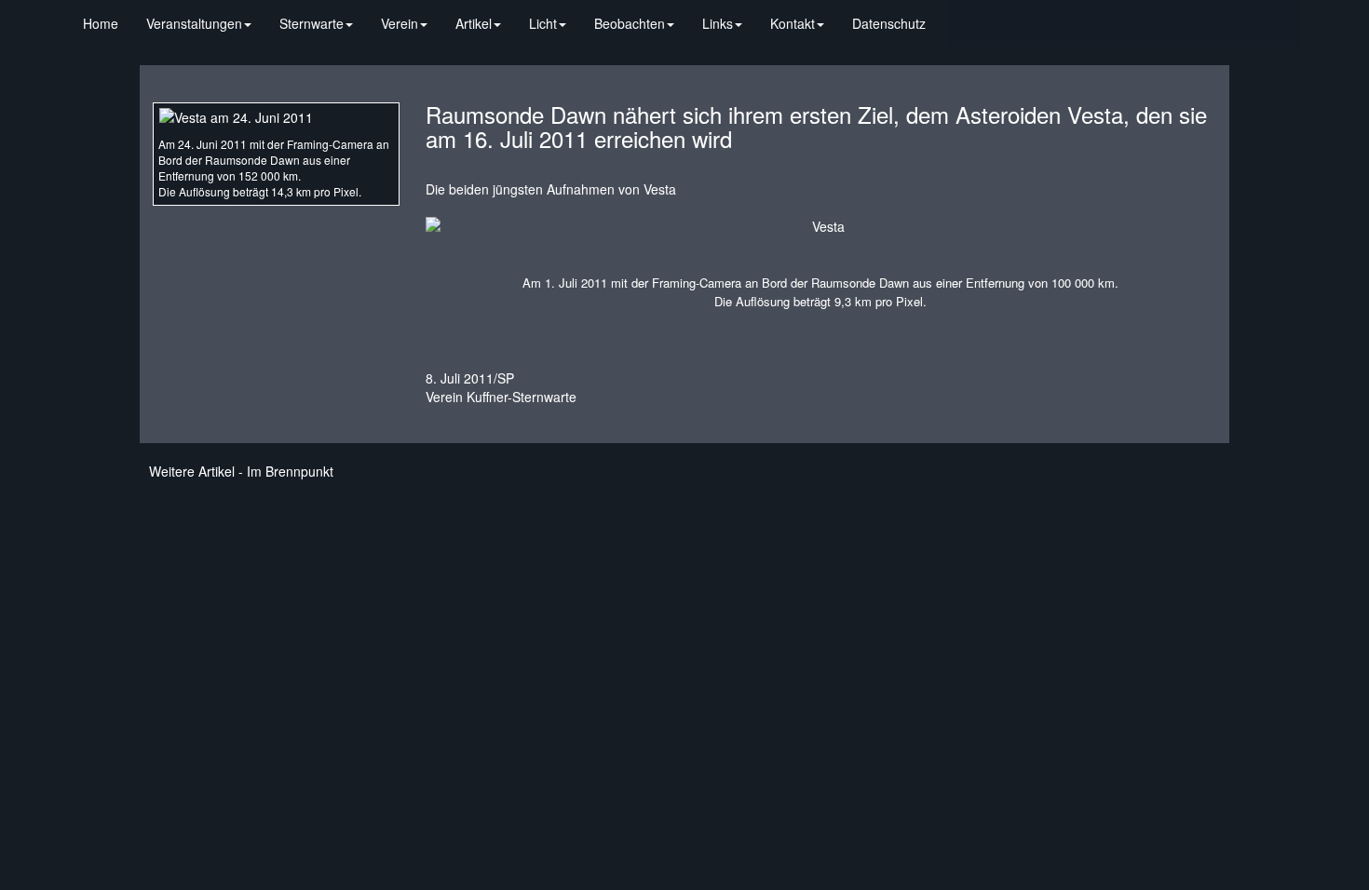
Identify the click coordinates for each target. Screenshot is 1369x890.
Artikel (473, 23)
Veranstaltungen (194, 23)
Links (717, 23)
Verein (399, 23)
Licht (543, 23)
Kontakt (792, 23)
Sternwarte (311, 23)
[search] (954, 14)
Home (100, 23)
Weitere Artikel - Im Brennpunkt (241, 471)
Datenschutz (889, 23)
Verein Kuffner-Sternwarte (501, 396)
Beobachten (629, 23)
